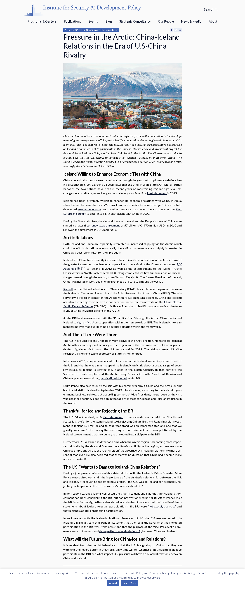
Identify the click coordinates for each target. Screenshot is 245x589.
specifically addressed (112, 378)
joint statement (157, 193)
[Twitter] (176, 30)
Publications (72, 21)
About (213, 21)
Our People (166, 21)
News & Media (191, 21)
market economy (89, 209)
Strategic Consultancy (135, 21)
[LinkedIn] (180, 30)
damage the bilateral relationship (120, 531)
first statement (113, 417)
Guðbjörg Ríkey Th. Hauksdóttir (100, 29)
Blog (108, 21)
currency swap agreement (103, 225)
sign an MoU (85, 322)
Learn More (129, 583)
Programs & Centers (41, 21)
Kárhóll (68, 289)
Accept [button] (113, 583)
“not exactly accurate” (162, 506)
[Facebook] (171, 30)
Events (93, 21)
